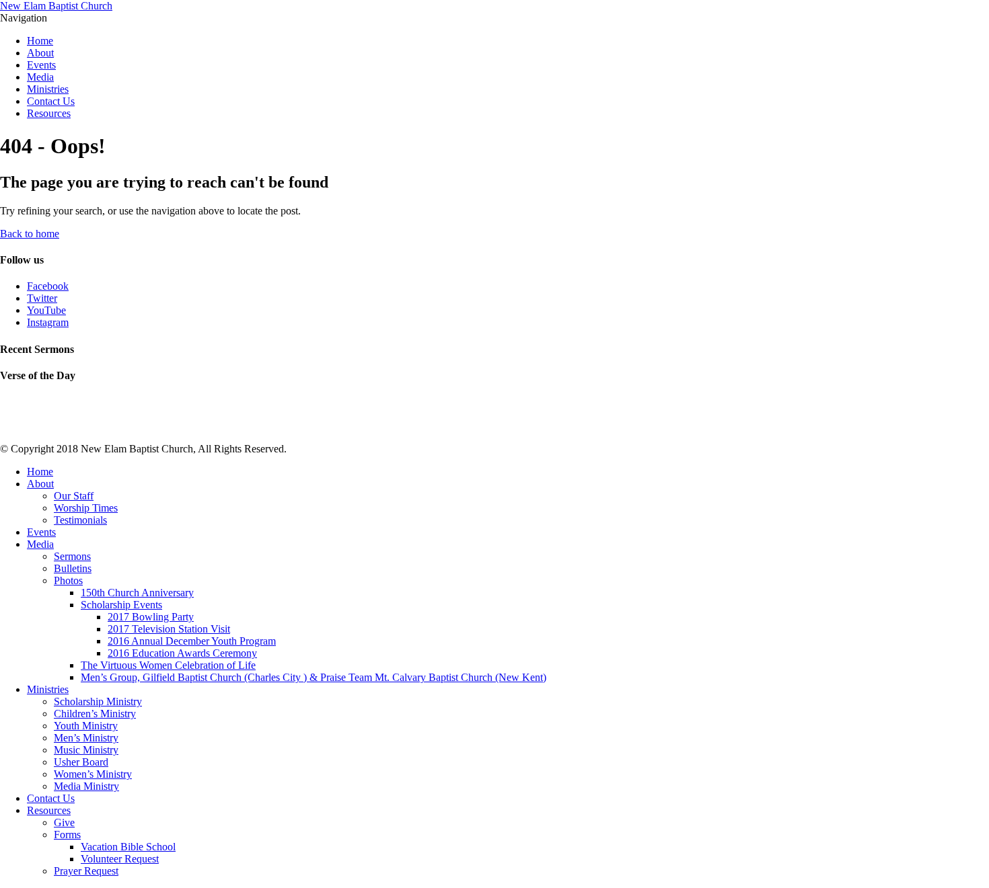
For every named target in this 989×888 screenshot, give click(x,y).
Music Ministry (86, 750)
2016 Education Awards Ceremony (182, 653)
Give (64, 822)
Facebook (48, 286)
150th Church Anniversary (137, 592)
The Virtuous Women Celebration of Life (168, 665)
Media (40, 77)
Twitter (42, 298)
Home (40, 40)
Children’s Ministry (95, 713)
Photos (68, 580)
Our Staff (74, 495)
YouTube (46, 310)
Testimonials (80, 520)
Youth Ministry (86, 725)
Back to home (29, 233)
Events (41, 65)
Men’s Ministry (86, 737)
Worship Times (86, 508)
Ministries (48, 89)
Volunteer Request (120, 858)
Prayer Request (86, 871)
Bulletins (72, 568)
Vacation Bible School (128, 846)
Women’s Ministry (93, 774)
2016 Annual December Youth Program (192, 641)
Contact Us (51, 101)
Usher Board (81, 762)
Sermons (72, 556)
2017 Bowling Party (151, 616)
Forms (67, 834)
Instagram (48, 322)
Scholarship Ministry (98, 701)
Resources (49, 113)
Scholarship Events (121, 604)
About (40, 52)
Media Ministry (86, 786)
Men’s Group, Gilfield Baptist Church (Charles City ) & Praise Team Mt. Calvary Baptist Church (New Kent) (313, 677)
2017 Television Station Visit (169, 629)
